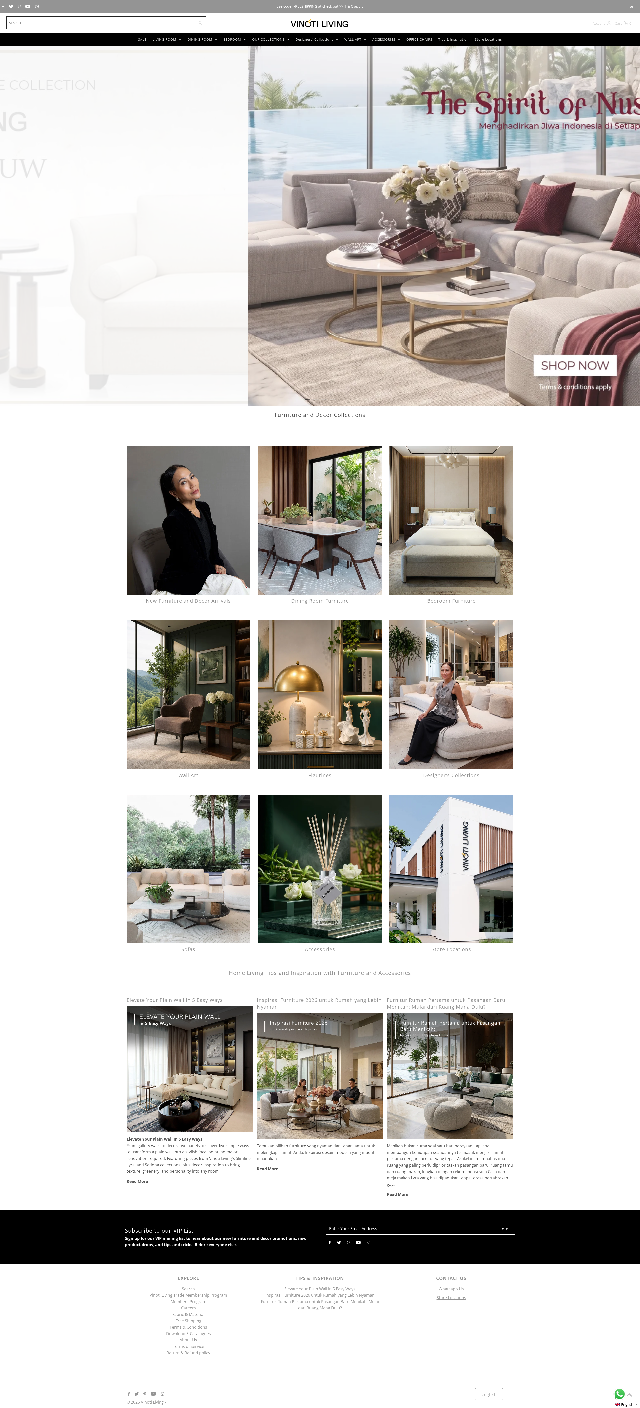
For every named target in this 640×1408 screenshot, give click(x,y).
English (489, 1394)
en (632, 6)
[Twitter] (10, 7)
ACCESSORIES (384, 39)
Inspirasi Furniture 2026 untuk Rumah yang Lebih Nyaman (320, 1295)
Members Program (188, 1301)
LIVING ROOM (164, 39)
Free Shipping (189, 1321)
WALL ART (353, 39)
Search (188, 1289)
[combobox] (100, 23)
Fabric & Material (188, 1314)
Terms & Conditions (188, 1327)
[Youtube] (27, 7)
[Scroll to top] (629, 1394)
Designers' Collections (315, 39)
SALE (142, 39)
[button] (627, 1404)
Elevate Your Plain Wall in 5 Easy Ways (175, 1000)
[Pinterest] (19, 7)
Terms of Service (188, 1346)
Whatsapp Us (451, 1289)
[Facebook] (2, 7)
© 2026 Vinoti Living (146, 1402)
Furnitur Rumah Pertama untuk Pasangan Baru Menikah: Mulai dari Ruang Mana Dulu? (446, 1003)
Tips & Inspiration (453, 39)
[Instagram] (36, 7)
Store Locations (488, 39)
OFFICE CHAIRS (419, 39)
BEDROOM (232, 39)
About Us (188, 1340)
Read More (137, 1181)
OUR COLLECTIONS (268, 39)
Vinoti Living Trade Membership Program (188, 1295)
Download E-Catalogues (188, 1333)
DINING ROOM (200, 39)
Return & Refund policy (188, 1353)
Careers (188, 1308)
